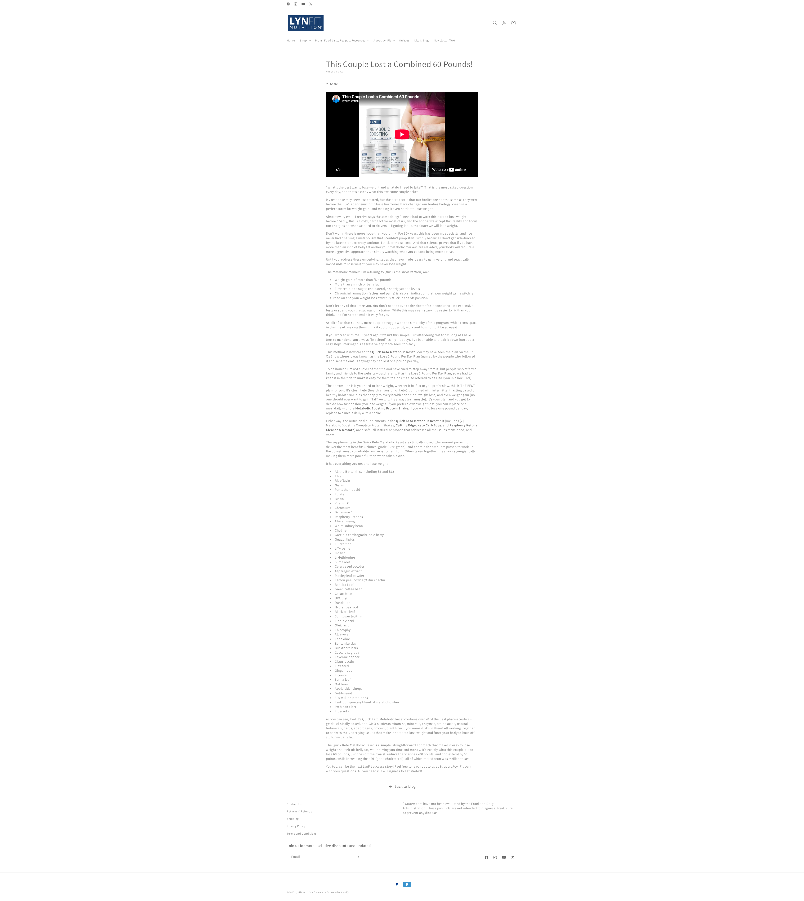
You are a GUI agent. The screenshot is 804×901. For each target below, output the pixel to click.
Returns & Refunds (299, 811)
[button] (304, 40)
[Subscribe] (357, 857)
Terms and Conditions (302, 833)
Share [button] (334, 84)
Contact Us (294, 804)
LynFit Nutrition (304, 892)
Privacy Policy (296, 826)
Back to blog (405, 786)
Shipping (293, 819)
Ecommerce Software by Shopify (331, 892)
